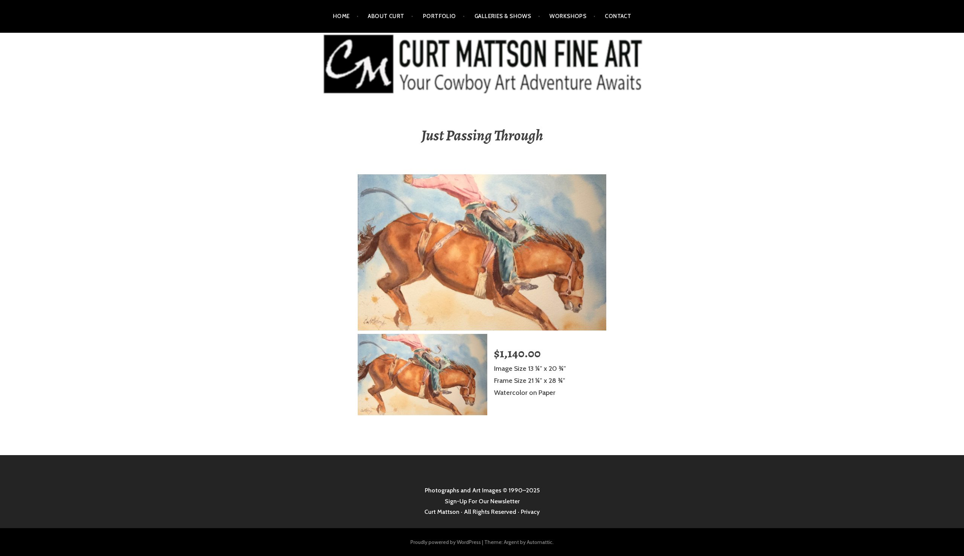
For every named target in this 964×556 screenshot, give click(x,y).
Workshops (567, 16)
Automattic (539, 542)
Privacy (530, 511)
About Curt (386, 16)
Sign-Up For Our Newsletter (482, 501)
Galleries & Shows (502, 16)
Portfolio (439, 16)
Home (341, 16)
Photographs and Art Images (463, 490)
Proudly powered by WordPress (445, 542)
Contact (618, 16)
